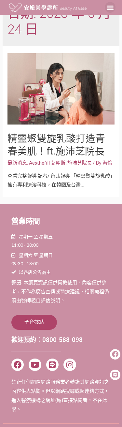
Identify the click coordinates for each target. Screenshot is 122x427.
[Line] (52, 365)
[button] (110, 7)
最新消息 (17, 163)
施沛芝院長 (79, 163)
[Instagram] (69, 365)
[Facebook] (17, 365)
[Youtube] (35, 365)
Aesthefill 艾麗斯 (47, 163)
